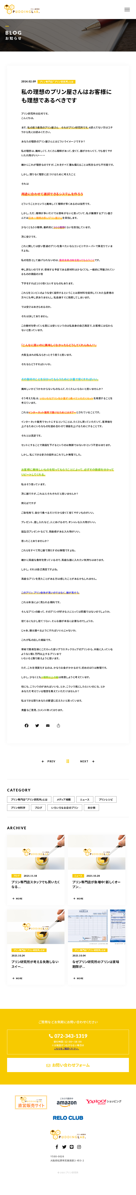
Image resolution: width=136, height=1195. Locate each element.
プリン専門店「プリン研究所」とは (56, 81)
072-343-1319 (70, 1036)
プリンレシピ (106, 799)
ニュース (85, 799)
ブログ (38, 807)
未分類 (91, 807)
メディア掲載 (64, 799)
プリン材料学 (18, 807)
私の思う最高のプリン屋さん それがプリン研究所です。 (58, 127)
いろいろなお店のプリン (64, 807)
